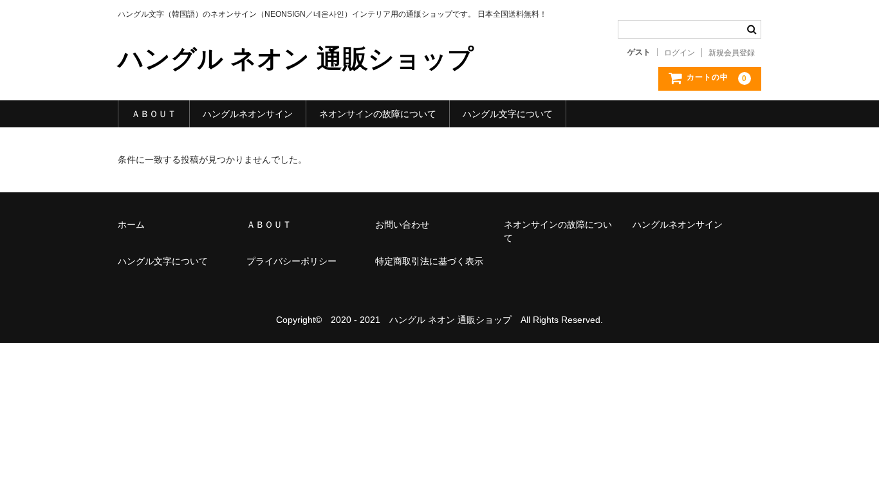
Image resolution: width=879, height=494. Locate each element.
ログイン (679, 52)
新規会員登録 (731, 52)
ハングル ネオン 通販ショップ (296, 58)
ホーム (131, 224)
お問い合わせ (402, 224)
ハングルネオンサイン (248, 114)
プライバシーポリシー (291, 261)
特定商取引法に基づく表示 (429, 261)
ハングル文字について (508, 114)
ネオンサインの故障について (377, 114)
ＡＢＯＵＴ (153, 114)
